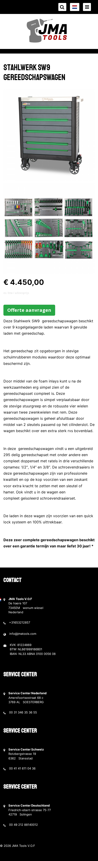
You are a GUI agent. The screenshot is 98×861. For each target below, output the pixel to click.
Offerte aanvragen (29, 310)
